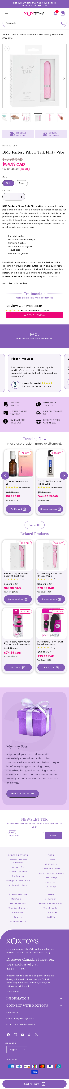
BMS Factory (9, 145)
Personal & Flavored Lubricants (18, 861)
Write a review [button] (34, 315)
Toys (13, 34)
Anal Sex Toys (51, 878)
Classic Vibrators (27, 34)
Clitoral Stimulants (18, 871)
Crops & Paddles (51, 908)
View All (35, 525)
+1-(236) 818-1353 (25, 1024)
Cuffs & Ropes (51, 912)
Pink (8, 183)
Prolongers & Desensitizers (18, 881)
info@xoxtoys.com (24, 1018)
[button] (6, 13)
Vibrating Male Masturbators (51, 873)
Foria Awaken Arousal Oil (17, 482)
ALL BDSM (51, 917)
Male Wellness (18, 899)
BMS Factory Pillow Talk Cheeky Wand (49, 574)
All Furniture (51, 899)
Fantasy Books (18, 912)
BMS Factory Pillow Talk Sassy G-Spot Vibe (16, 574)
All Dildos (51, 860)
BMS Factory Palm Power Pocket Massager (50, 643)
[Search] (62, 23)
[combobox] (34, 23)
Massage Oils (18, 867)
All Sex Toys (51, 887)
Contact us (12, 1012)
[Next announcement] (63, 4)
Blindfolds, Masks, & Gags (51, 903)
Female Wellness (18, 903)
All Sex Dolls (51, 882)
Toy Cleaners (18, 876)
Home (6, 34)
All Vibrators (51, 864)
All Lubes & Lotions (18, 885)
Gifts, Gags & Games (18, 908)
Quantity (7, 190)
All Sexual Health (18, 921)
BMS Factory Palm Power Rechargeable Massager (17, 643)
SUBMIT (54, 835)
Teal (21, 183)
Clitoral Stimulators (51, 869)
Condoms (18, 917)
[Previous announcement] (5, 4)
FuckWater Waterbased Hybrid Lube (50, 482)
